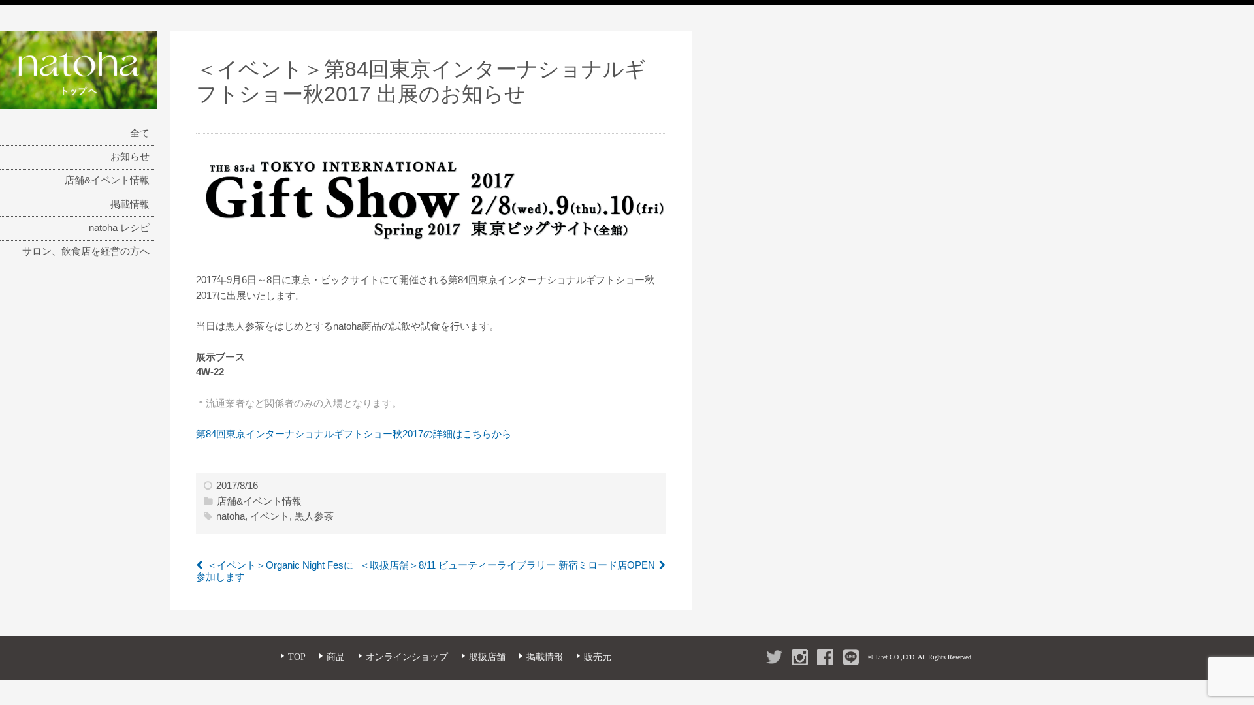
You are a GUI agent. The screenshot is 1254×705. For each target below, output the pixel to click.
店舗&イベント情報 (107, 180)
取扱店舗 (487, 657)
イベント (269, 516)
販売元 (597, 657)
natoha (230, 516)
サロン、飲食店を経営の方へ (86, 251)
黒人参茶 (314, 516)
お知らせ (130, 156)
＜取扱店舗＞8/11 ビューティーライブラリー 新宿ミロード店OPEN (507, 565)
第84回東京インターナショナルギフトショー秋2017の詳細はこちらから (353, 434)
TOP (297, 657)
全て (140, 133)
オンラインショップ (407, 657)
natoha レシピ (119, 228)
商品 (336, 657)
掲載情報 (130, 204)
